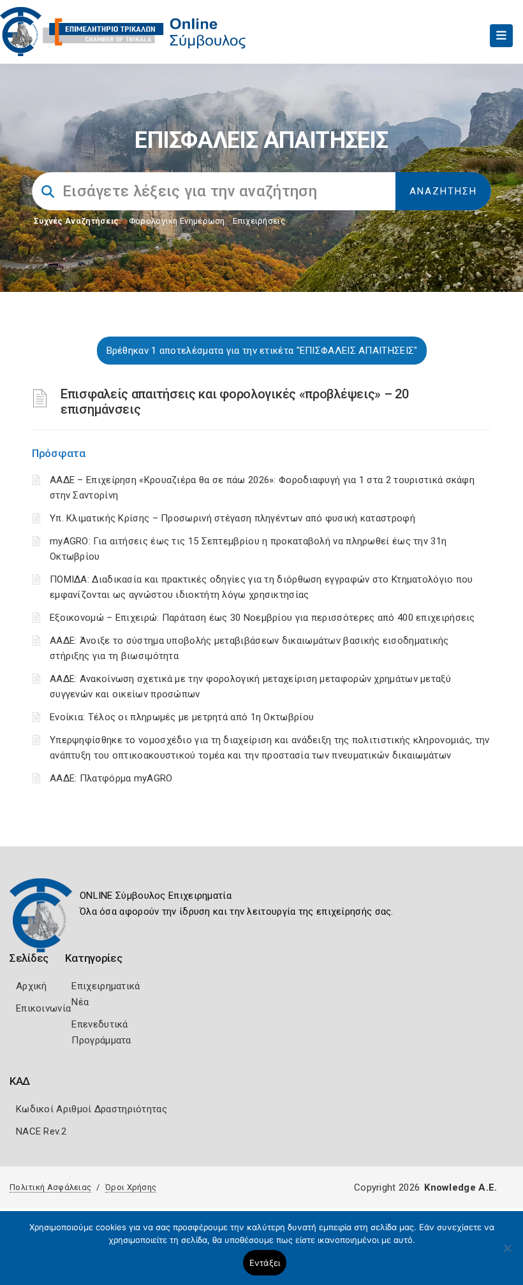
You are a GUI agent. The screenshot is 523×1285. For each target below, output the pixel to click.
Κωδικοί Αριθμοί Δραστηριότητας (91, 1109)
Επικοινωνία (43, 1008)
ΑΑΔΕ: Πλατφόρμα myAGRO (111, 778)
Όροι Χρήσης (130, 1187)
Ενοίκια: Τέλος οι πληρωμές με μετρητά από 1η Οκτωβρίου (182, 717)
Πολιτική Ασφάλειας (50, 1187)
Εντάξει (265, 1263)
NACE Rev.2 (41, 1131)
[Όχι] (507, 1254)
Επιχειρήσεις (259, 221)
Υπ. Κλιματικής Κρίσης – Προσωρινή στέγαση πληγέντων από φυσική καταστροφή (232, 518)
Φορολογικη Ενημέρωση (177, 221)
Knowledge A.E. (460, 1187)
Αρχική (31, 986)
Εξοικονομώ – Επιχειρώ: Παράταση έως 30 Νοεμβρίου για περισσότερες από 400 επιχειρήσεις (262, 617)
